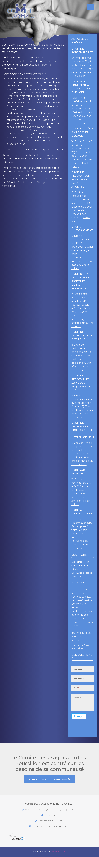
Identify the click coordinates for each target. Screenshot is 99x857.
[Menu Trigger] (90, 7)
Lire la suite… (79, 75)
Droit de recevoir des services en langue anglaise (80, 179)
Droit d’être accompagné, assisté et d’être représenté (80, 281)
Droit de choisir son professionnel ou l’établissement (82, 430)
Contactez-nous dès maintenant (48, 779)
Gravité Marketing (59, 852)
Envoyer (79, 716)
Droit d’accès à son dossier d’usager (82, 132)
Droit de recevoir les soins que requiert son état (80, 382)
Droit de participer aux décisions (81, 336)
